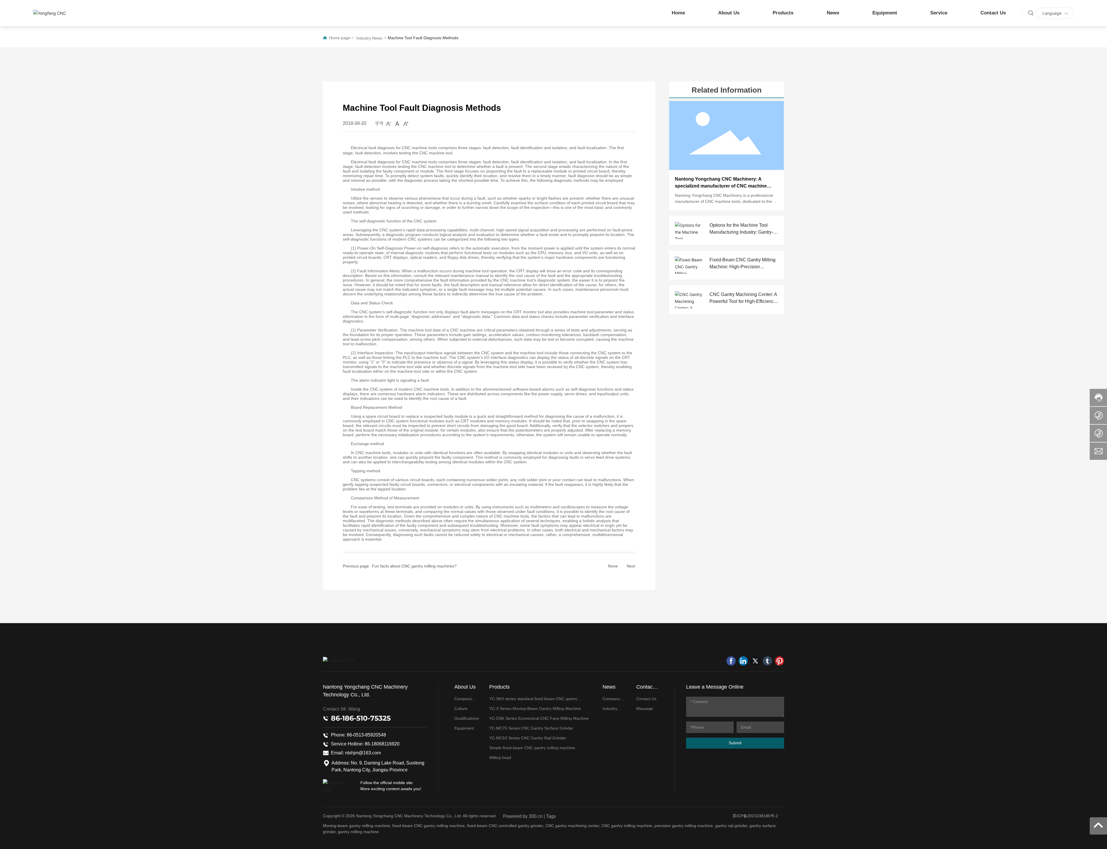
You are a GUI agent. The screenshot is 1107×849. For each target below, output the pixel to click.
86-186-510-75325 (361, 718)
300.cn (536, 816)
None (613, 566)
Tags (551, 816)
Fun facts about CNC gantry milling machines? (414, 566)
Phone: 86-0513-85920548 (358, 734)
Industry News (369, 38)
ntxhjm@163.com (363, 752)
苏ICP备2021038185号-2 (755, 816)
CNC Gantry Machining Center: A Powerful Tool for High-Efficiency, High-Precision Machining (743, 301)
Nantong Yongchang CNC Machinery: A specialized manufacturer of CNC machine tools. (721, 186)
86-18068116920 (382, 743)
